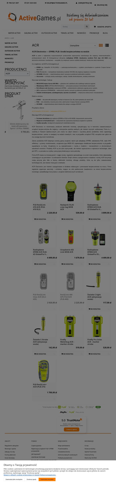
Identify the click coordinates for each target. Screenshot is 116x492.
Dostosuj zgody (31, 479)
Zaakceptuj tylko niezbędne (14, 479)
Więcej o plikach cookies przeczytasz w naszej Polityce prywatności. (30, 475)
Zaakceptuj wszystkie (47, 479)
